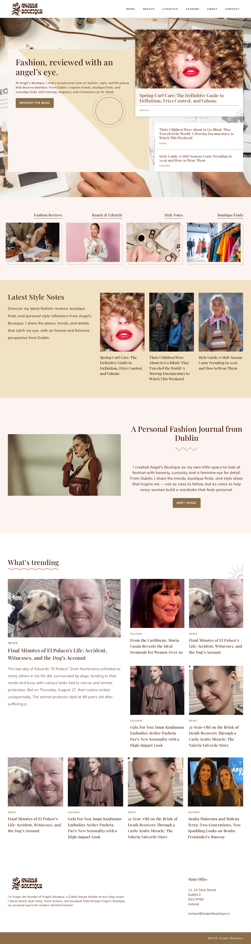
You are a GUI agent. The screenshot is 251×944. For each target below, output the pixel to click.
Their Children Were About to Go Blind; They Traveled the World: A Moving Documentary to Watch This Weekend (196, 133)
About (212, 8)
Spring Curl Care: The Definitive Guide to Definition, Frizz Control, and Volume (182, 98)
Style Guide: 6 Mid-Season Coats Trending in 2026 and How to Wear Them (195, 158)
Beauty (149, 8)
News (130, 8)
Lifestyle (170, 8)
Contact (232, 8)
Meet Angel (187, 503)
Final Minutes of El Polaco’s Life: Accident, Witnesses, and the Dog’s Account (215, 646)
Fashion (192, 8)
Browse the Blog (35, 103)
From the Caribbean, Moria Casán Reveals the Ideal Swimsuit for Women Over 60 (156, 646)
